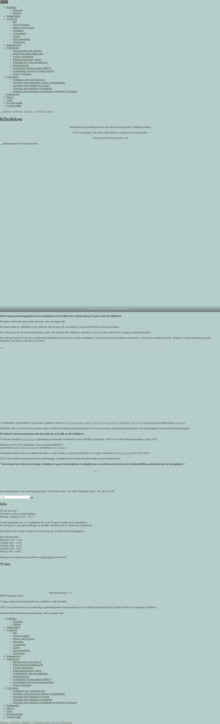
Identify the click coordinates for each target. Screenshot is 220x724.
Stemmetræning (21, 65)
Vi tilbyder (11, 19)
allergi (134, 422)
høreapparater (27, 439)
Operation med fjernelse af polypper (31, 85)
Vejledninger (12, 48)
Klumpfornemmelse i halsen (27, 59)
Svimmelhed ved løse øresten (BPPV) (32, 68)
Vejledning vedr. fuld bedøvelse (29, 79)
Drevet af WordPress (61, 722)
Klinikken (11, 7)
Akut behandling (21, 39)
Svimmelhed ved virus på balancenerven (33, 71)
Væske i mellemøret (23, 56)
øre (67, 422)
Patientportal (12, 94)
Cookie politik (13, 105)
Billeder (17, 13)
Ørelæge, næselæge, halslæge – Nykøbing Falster (25, 722)
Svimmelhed (19, 33)
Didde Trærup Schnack (24, 447)
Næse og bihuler (21, 24)
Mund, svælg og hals (23, 27)
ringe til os (124, 453)
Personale (18, 10)
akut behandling (147, 422)
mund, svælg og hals (94, 422)
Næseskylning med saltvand (27, 50)
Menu (3, 1)
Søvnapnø (18, 30)
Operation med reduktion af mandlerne (32, 88)
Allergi (16, 36)
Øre (15, 21)
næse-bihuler (76, 422)
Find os (10, 97)
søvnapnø (111, 422)
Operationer (19, 42)
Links (9, 100)
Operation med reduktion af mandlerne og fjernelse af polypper (45, 91)
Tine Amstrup (59, 447)
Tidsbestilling (13, 16)
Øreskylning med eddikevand (28, 53)
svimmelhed (123, 422)
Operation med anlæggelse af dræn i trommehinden (39, 82)
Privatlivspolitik (14, 103)
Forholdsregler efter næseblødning (30, 62)
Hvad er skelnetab (22, 74)
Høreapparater (13, 45)
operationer (179, 422)
